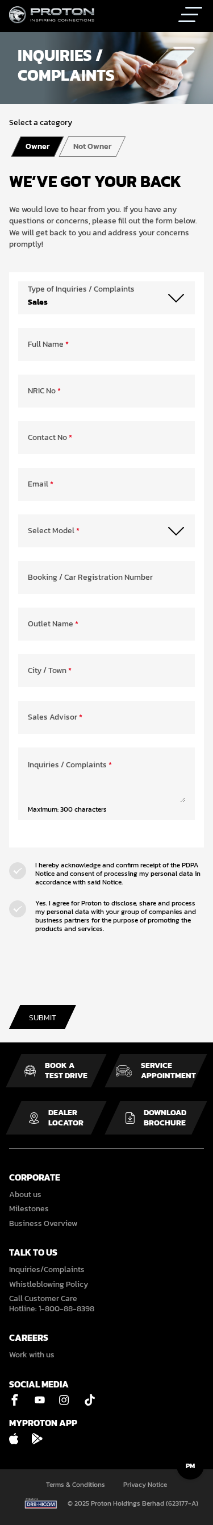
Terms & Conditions (75, 1485)
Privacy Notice (145, 1485)
